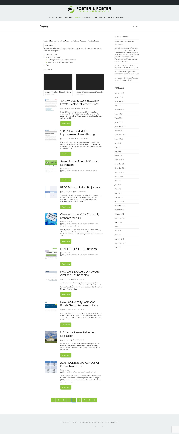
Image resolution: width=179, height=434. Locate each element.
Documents (99, 422)
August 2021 (119, 114)
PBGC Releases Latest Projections (80, 187)
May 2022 (118, 106)
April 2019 (118, 193)
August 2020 (119, 139)
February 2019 (119, 201)
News (82, 422)
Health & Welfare (71, 171)
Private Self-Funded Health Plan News (60, 62)
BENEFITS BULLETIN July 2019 (78, 248)
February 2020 (119, 160)
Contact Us (114, 422)
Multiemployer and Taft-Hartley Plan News (62, 60)
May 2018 (118, 235)
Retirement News (51, 55)
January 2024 (119, 97)
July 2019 (117, 181)
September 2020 (120, 135)
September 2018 (120, 218)
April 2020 (118, 151)
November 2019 (120, 168)
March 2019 (118, 197)
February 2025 (119, 93)
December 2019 (120, 164)
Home (63, 422)
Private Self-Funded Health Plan (87, 171)
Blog (47, 65)
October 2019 (119, 172)
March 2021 (118, 118)
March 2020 (118, 156)
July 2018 (117, 226)
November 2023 (120, 101)
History (69, 422)
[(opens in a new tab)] (51, 166)
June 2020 (118, 143)
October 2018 (119, 214)
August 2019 (119, 176)
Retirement (84, 108)
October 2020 (119, 131)
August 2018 (119, 222)
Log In (107, 422)
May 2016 (118, 247)
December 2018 (120, 206)
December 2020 (120, 126)
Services (75, 422)
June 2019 (118, 185)
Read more (66, 123)
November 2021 (120, 110)
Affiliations (89, 422)
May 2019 (118, 189)
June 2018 (118, 231)
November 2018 (120, 210)
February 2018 (119, 239)
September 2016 (120, 243)
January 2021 (119, 122)
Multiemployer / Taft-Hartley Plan (87, 224)
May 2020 (118, 147)
